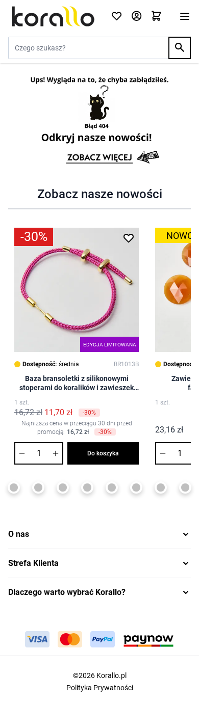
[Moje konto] (136, 16)
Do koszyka (103, 453)
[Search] (179, 48)
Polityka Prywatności (99, 688)
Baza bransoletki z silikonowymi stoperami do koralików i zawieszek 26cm (76, 383)
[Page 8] (87, 487)
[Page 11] (161, 487)
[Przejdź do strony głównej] (53, 16)
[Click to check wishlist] (116, 16)
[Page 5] (14, 487)
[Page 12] (185, 487)
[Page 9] (112, 487)
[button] (99, 534)
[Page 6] (38, 487)
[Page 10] (136, 487)
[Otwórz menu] (185, 16)
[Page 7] (63, 487)
